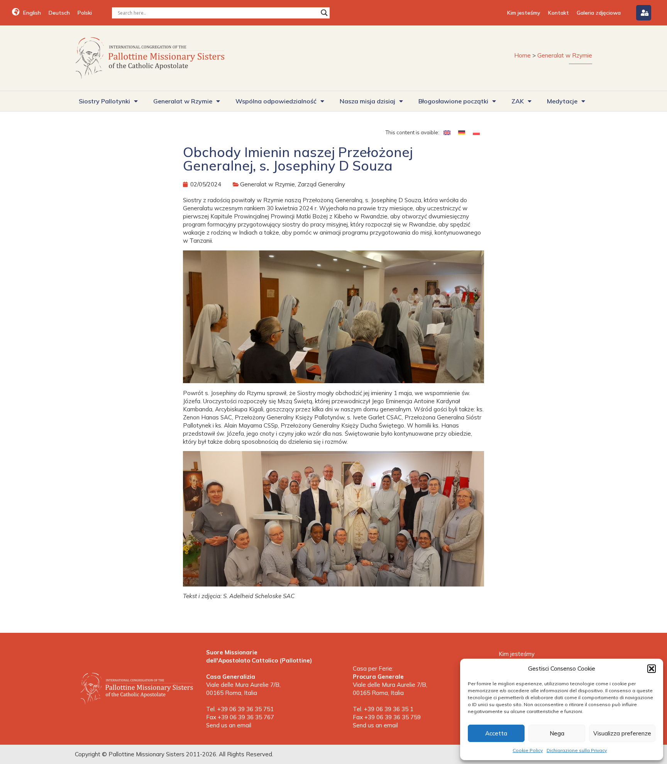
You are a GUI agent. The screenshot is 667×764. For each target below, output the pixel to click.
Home (522, 55)
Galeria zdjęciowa (599, 12)
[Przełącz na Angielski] (447, 132)
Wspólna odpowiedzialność (276, 101)
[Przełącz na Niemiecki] (461, 132)
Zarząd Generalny (321, 184)
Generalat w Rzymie (564, 55)
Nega (557, 733)
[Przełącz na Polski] (476, 132)
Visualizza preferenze (622, 733)
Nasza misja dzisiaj (367, 101)
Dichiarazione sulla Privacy (577, 750)
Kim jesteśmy (523, 12)
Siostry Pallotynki (104, 101)
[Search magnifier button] (324, 12)
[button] (651, 669)
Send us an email (228, 725)
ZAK (517, 101)
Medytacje (562, 101)
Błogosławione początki (453, 101)
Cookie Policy (528, 750)
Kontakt (558, 12)
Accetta (496, 733)
